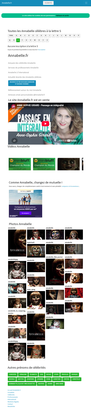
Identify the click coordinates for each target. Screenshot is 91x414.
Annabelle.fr (7, 3)
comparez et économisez (70, 186)
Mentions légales (13, 402)
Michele (12, 379)
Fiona (48, 379)
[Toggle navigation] (86, 3)
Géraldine (23, 374)
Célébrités (48, 3)
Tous (11, 35)
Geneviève (12, 374)
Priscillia (65, 374)
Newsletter (11, 406)
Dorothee (56, 379)
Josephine (30, 379)
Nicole (48, 374)
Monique (75, 374)
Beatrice (41, 383)
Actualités (11, 392)
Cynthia (66, 379)
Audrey (50, 383)
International (12, 399)
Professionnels (13, 397)
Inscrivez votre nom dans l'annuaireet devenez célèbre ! (22, 83)
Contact (10, 404)
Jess (41, 374)
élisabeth (33, 374)
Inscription (41, 50)
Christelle (76, 379)
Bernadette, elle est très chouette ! (22, 383)
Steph (56, 374)
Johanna (40, 379)
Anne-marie (59, 383)
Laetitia (21, 379)
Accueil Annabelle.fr (14, 390)
